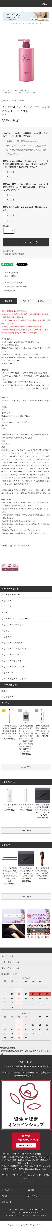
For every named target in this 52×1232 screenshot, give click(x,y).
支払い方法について (21, 1209)
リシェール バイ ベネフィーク (19, 90)
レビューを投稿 (9, 276)
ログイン (4, 1196)
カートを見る (32, 1196)
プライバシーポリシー (13, 1215)
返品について (8, 251)
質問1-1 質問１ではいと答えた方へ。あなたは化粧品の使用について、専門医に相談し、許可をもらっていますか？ (25, 187)
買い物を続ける (9, 291)
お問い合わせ (6, 1202)
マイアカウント (7, 1190)
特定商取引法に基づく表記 (13, 254)
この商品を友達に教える (13, 283)
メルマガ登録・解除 (29, 1215)
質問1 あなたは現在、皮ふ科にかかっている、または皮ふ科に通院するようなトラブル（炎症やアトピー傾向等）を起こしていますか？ (26, 164)
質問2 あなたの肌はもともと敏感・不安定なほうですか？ (26, 208)
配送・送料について (36, 1209)
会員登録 (30, 1190)
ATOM (44, 1215)
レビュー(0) (43, 301)
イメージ (26, 301)
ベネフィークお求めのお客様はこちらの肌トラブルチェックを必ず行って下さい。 (25, 134)
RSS (39, 1215)
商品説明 (9, 301)
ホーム (5, 90)
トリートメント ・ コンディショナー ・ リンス (20, 92)
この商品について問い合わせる (15, 287)
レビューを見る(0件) (11, 273)
